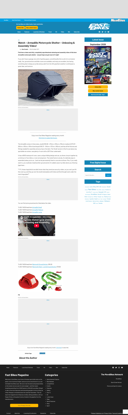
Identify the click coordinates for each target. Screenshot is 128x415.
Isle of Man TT (89, 192)
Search (108, 175)
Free (98, 189)
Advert (48, 109)
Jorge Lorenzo (95, 192)
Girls (100, 189)
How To (49, 392)
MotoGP (100, 194)
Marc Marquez (87, 194)
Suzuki (96, 199)
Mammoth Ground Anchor (40, 264)
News (86, 196)
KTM (105, 192)
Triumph (109, 199)
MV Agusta (104, 194)
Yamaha (100, 203)
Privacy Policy (108, 413)
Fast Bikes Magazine (17, 374)
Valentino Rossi (96, 201)
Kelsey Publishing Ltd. (98, 413)
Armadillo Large (37, 212)
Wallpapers (107, 201)
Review (109, 196)
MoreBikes (94, 194)
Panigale (99, 196)
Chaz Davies (104, 186)
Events (48, 386)
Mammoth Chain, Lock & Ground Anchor (44, 267)
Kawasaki (101, 192)
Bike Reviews (50, 381)
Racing (106, 196)
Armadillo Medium (37, 210)
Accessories (87, 186)
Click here (59, 347)
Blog (94, 186)
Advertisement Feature (53, 379)
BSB (100, 186)
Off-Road (95, 196)
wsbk (97, 203)
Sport (48, 405)
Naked (108, 194)
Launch (108, 192)
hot (110, 189)
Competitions (50, 383)
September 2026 (98, 44)
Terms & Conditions (118, 413)
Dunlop (86, 189)
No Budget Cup (90, 196)
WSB (94, 203)
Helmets (103, 189)
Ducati (108, 186)
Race (103, 196)
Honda (107, 189)
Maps (48, 399)
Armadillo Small (37, 207)
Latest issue (50, 397)
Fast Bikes (42, 353)
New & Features (51, 401)
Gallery (48, 390)
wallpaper (101, 201)
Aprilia (91, 186)
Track (101, 198)
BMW (97, 186)
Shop (48, 403)
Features (49, 388)
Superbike (91, 199)
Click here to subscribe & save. (48, 138)
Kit (19, 40)
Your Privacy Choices (24, 405)
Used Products (89, 201)
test (99, 198)
